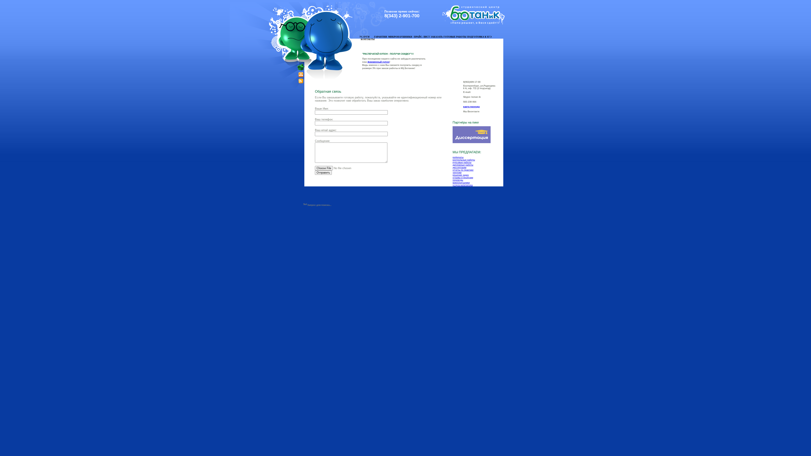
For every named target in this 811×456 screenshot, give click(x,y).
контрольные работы (464, 160)
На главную (292, 45)
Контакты (368, 39)
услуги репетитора (463, 185)
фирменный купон (378, 62)
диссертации (459, 167)
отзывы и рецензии (463, 177)
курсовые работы (462, 162)
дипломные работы (463, 165)
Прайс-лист (422, 36)
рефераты (458, 157)
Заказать (437, 36)
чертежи (457, 172)
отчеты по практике (463, 170)
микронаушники (461, 182)
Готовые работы (455, 36)
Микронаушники (400, 36)
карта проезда (471, 106)
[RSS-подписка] (301, 83)
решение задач (461, 175)
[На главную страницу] (301, 70)
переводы (458, 180)
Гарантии (380, 36)
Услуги (364, 36)
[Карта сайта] (301, 77)
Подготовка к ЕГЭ (479, 36)
